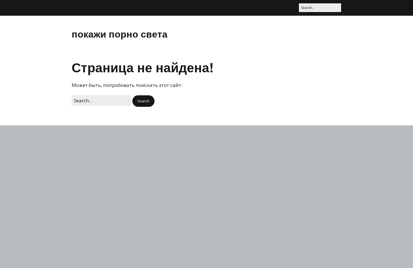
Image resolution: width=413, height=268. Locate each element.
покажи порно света (119, 33)
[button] (143, 101)
